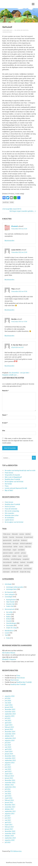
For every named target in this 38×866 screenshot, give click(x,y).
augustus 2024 (9, 740)
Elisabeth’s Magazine (9, 659)
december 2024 (10, 731)
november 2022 (10, 782)
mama (21, 546)
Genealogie (8, 596)
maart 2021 (8, 824)
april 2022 (8, 796)
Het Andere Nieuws (8, 652)
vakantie (13, 565)
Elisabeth (14, 226)
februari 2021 (9, 827)
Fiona (18, 675)
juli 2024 (7, 742)
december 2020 (10, 831)
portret (17, 553)
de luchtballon (9, 517)
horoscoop (19, 537)
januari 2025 (9, 729)
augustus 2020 (9, 840)
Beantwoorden (9, 240)
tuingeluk (6, 565)
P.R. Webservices (16, 851)
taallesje (16, 562)
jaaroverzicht (7, 540)
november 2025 (10, 711)
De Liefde (17, 30)
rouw (19, 556)
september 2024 (10, 738)
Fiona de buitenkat (11, 509)
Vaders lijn (9, 606)
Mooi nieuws (9, 502)
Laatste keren (9, 520)
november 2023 (10, 758)
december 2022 (10, 780)
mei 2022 (8, 793)
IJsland (8, 614)
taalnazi (22, 562)
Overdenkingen (11, 623)
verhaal (20, 565)
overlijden (21, 550)
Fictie (8, 638)
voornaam (6, 572)
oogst (14, 550)
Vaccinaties (10, 625)
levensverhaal (7, 546)
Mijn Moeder (10, 602)
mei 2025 (8, 720)
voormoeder (28, 568)
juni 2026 (8, 700)
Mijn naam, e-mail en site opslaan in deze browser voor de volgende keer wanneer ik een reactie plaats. (17, 440)
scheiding (6, 559)
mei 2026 (8, 703)
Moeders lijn (10, 604)
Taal (6, 635)
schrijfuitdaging (16, 559)
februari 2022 (9, 800)
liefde (11, 202)
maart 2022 (8, 798)
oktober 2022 (9, 784)
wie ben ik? (14, 572)
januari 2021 (9, 829)
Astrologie (8, 584)
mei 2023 (8, 769)
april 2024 (8, 749)
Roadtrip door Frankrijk (12, 504)
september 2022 (10, 787)
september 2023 (10, 760)
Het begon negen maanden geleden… (22, 211)
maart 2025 (8, 725)
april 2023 (8, 771)
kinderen (24, 540)
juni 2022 (8, 791)
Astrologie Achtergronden (14, 587)
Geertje (11, 537)
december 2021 (10, 804)
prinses (23, 553)
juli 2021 (7, 816)
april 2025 (8, 722)
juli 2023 (7, 765)
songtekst (26, 559)
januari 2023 (9, 778)
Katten (8, 616)
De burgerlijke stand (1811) (12, 209)
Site (3, 430)
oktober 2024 (9, 736)
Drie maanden (9, 513)
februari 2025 (9, 727)
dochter (28, 534)
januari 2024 (9, 753)
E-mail (5, 423)
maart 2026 (8, 705)
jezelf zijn (6, 202)
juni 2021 (8, 818)
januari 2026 (9, 707)
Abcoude (15, 534)
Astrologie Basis (11, 589)
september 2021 (10, 811)
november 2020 (10, 833)
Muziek (8, 621)
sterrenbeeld (7, 562)
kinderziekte (7, 543)
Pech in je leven (10, 506)
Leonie (7, 633)
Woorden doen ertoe (12, 515)
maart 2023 (8, 773)
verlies (26, 565)
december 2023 (10, 756)
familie (5, 537)
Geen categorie (10, 594)
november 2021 (10, 807)
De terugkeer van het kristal (14, 522)
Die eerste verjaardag (12, 511)
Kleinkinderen (9, 630)
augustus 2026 (9, 696)
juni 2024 (8, 745)
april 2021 (8, 822)
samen (25, 556)
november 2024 (10, 734)
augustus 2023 (9, 762)
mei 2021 (8, 820)
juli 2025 (7, 718)
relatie (14, 556)
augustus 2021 (9, 813)
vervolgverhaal (17, 568)
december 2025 (10, 709)
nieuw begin (7, 550)
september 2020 (10, 838)
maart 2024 (8, 751)
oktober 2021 (9, 809)
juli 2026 (7, 698)
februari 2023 (9, 776)
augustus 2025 (9, 716)
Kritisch (8, 619)
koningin (15, 543)
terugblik (30, 562)
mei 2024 (8, 747)
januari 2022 (9, 802)
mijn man (28, 546)
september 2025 (10, 714)
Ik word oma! (28, 537)
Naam (4, 415)
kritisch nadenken (26, 543)
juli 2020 (7, 842)
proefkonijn (7, 556)
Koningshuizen (11, 599)
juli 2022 (7, 789)
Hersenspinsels (7, 32)
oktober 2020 (9, 835)
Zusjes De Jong (25, 572)
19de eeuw (6, 534)
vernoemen (7, 568)
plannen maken (8, 553)
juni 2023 (8, 767)
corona (21, 534)
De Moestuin (24, 30)
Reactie (5, 390)
